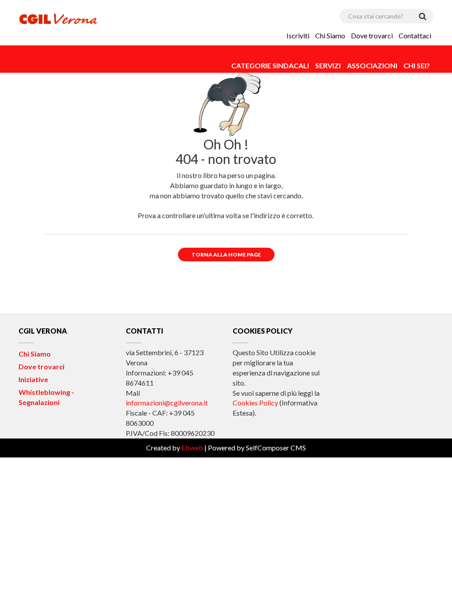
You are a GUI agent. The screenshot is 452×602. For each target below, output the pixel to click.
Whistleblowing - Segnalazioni (46, 397)
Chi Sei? (416, 65)
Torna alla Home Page (226, 254)
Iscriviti (297, 35)
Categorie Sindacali (270, 65)
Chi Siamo (330, 35)
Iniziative (33, 379)
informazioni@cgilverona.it (167, 402)
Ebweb (192, 447)
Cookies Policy (255, 402)
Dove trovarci (372, 35)
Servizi (328, 65)
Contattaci (415, 35)
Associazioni (372, 65)
